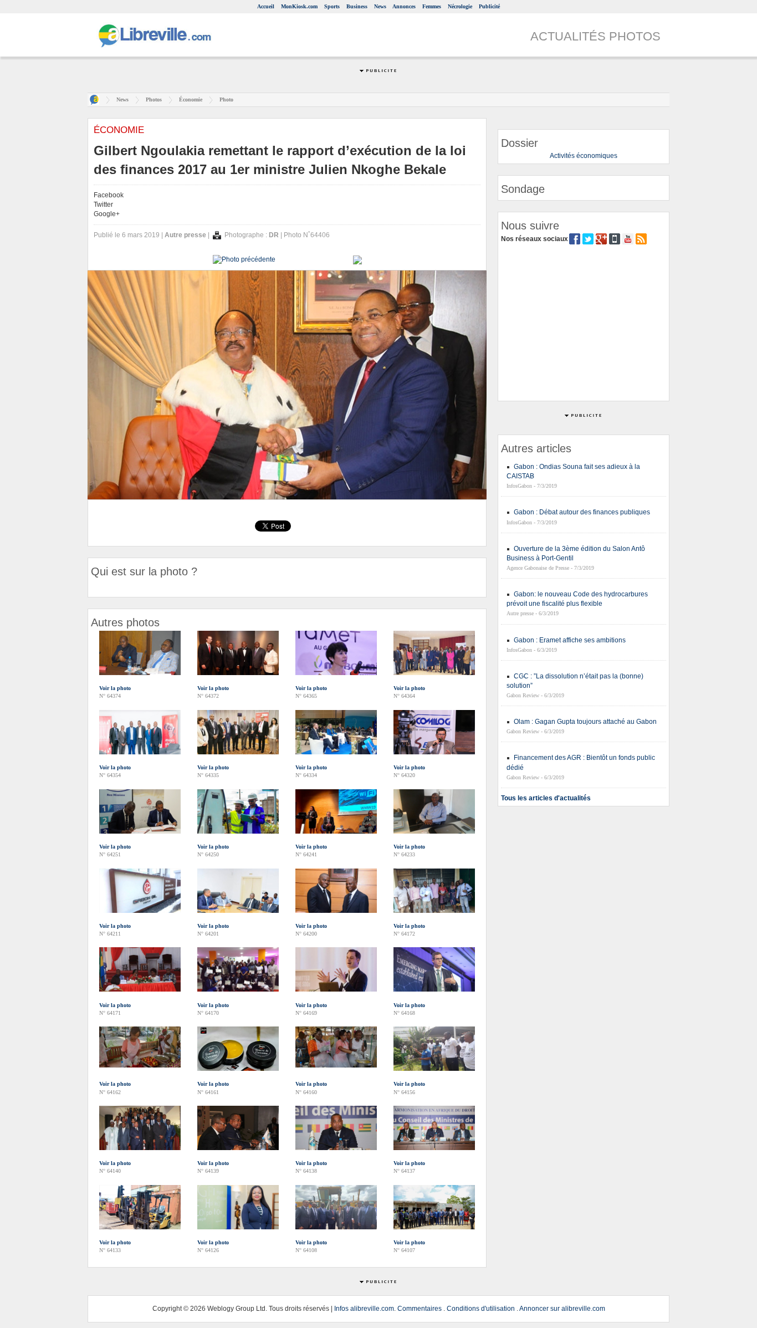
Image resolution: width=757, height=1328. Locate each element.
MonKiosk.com (299, 6)
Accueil (265, 6)
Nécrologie (460, 6)
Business (356, 6)
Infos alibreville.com (364, 1308)
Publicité (489, 6)
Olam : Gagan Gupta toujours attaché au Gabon (585, 722)
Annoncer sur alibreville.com (562, 1308)
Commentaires (419, 1308)
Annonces (404, 6)
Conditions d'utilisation (481, 1308)
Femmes (431, 6)
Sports (332, 6)
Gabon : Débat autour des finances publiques (582, 512)
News (380, 6)
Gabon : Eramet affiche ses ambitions (570, 640)
